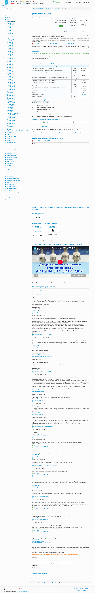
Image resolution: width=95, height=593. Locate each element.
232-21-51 (27, 1)
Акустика (9, 12)
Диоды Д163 (10, 69)
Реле (8, 182)
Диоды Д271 (11, 42)
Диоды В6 (10, 77)
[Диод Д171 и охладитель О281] (53, 226)
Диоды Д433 (11, 51)
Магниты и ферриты (11, 155)
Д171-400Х (11, 39)
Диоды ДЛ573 (10, 110)
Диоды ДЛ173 (10, 107)
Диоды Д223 (11, 45)
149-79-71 (27, 3)
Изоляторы (9, 134)
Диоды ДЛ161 (11, 86)
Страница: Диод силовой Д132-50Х (40, 496)
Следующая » (48, 291)
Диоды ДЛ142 (11, 85)
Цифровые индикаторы (12, 199)
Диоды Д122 (11, 24)
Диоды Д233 (11, 48)
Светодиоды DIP (11, 184)
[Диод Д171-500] (47, 122)
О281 (85, 94)
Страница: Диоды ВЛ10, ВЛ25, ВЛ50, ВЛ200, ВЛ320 (44, 456)
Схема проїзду (38, 1)
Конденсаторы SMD (11, 149)
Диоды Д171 (11, 35)
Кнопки (8, 140)
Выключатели (10, 15)
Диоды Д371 (10, 43)
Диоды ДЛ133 (10, 91)
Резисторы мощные (11, 176)
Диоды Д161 (11, 32)
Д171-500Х (11, 41)
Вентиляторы (10, 13)
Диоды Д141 (11, 29)
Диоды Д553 (11, 66)
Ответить (39, 310)
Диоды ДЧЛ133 (10, 125)
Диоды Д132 (11, 26)
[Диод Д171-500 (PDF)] (83, 96)
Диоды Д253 (11, 61)
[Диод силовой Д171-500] (42, 18)
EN (0, 5)
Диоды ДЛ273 (10, 108)
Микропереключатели (12, 157)
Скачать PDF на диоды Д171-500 (42, 140)
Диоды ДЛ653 (11, 104)
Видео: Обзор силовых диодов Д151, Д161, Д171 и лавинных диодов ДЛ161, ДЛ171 (54, 43)
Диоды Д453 (11, 64)
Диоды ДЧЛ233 (10, 126)
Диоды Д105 (11, 79)
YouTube (23, 589)
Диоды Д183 (11, 74)
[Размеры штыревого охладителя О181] (38, 231)
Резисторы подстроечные (13, 178)
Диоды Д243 (11, 54)
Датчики (8, 17)
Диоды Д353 (11, 63)
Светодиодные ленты (12, 190)
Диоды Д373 (11, 73)
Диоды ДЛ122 (11, 82)
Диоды (8, 19)
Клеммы (9, 138)
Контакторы (9, 153)
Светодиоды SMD (11, 186)
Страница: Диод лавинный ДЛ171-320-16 (42, 356)
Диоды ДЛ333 (10, 94)
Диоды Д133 (11, 46)
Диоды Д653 (11, 67)
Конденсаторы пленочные (13, 148)
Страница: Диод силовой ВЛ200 (39, 347)
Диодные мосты (10, 132)
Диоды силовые (11, 21)
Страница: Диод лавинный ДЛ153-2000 (41, 312)
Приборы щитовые (11, 171)
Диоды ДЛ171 (11, 88)
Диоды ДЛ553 (11, 102)
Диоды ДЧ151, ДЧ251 (13, 113)
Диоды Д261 (10, 33)
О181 (82, 94)
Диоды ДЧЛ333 (10, 128)
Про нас (78, 2)
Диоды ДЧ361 (11, 116)
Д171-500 (10, 38)
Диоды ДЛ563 (10, 105)
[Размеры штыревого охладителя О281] (52, 230)
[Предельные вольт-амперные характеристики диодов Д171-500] (38, 213)
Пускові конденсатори (12, 142)
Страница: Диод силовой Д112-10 (40, 436)
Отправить (34, 565)
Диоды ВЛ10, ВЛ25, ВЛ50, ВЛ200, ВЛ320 (18, 131)
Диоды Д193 (11, 76)
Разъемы (9, 172)
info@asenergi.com (39, 3)
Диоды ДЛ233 (10, 92)
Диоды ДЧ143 (10, 119)
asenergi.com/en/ (25, 591)
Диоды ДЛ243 (11, 95)
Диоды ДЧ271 (11, 117)
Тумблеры (9, 196)
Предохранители (11, 169)
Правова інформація (81, 590)
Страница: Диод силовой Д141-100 (40, 531)
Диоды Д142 (11, 27)
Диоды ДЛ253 (11, 100)
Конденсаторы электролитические (15, 144)
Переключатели (10, 167)
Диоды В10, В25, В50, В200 (14, 129)
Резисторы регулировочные (13, 180)
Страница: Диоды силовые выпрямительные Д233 (44, 426)
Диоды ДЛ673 (10, 111)
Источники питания (11, 136)
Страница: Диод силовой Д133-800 (40, 474)
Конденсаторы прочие (12, 151)
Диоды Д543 (11, 58)
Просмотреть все (36, 291)
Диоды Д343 (11, 55)
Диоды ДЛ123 (11, 89)
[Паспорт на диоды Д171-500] (40, 131)
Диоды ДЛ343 (10, 97)
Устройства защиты (11, 197)
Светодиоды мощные (12, 188)
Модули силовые (11, 161)
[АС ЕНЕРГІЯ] (7, 2)
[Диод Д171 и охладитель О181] (38, 226)
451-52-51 (17, 1)
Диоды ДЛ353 (10, 101)
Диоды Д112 (11, 23)
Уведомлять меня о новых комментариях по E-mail (45, 567)
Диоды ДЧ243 (11, 120)
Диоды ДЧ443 (11, 123)
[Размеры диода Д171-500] (76, 122)
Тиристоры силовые (11, 194)
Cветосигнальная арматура (13, 192)
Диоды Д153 (11, 60)
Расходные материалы (12, 174)
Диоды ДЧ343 (11, 122)
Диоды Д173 (10, 70)
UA (3, 5)
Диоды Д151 (11, 30)
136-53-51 (17, 3)
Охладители (9, 165)
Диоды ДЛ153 (11, 98)
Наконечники (10, 163)
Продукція (69, 2)
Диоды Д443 (11, 57)
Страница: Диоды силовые (38, 391)
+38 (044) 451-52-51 (10, 589)
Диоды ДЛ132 (11, 83)
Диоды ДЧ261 (11, 114)
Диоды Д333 (11, 49)
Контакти (86, 2)
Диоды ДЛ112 (11, 80)
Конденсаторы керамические (14, 146)
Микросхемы (10, 159)
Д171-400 (12, 36)
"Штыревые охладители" (71, 240)
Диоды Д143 (11, 52)
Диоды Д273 (10, 72)
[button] (56, 1)
